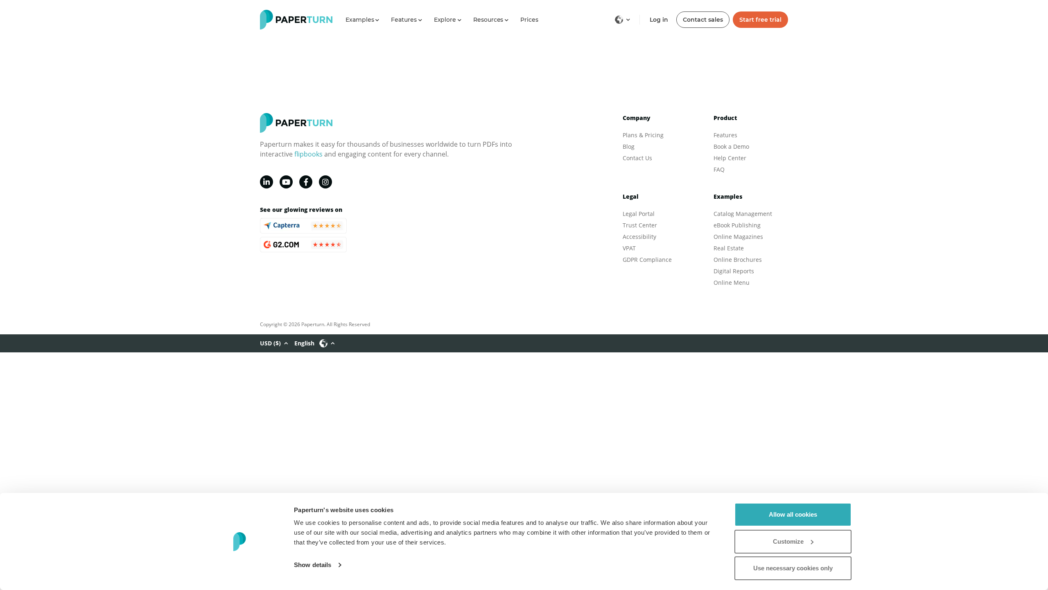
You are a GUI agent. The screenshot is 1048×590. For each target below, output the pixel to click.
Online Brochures (738, 259)
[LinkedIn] (266, 181)
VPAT (629, 248)
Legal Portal (639, 214)
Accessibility (639, 237)
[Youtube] (286, 181)
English (304, 343)
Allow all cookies (793, 514)
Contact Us (637, 158)
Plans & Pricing (643, 135)
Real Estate (729, 248)
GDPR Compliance (647, 259)
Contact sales (703, 19)
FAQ (719, 169)
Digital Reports (734, 271)
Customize (788, 541)
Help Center (730, 158)
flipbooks (308, 154)
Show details (312, 564)
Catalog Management (743, 214)
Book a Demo (731, 146)
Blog (629, 146)
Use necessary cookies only (793, 568)
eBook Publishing (737, 225)
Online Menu (732, 282)
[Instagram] (325, 181)
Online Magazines (738, 237)
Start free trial (760, 19)
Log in (659, 19)
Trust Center (640, 225)
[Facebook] (305, 181)
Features (725, 135)
